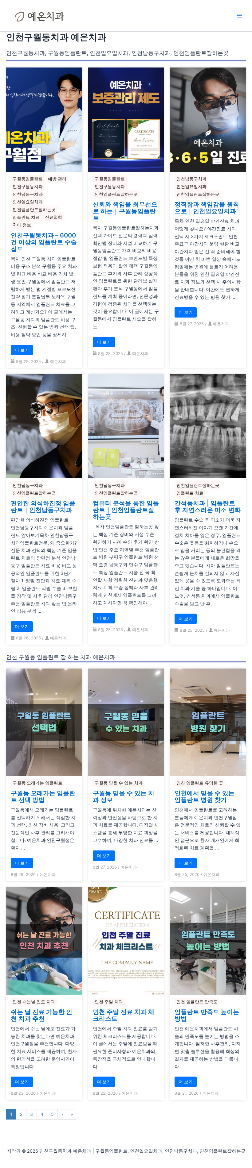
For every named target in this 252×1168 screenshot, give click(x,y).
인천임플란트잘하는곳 (34, 209)
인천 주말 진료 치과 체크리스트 (123, 1015)
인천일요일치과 (28, 201)
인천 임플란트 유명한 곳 (199, 782)
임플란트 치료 (26, 217)
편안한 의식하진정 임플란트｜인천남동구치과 (43, 506)
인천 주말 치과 (109, 1001)
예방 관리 (57, 178)
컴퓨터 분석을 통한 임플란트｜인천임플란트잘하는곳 (126, 510)
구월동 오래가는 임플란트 (37, 782)
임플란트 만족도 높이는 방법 (207, 1015)
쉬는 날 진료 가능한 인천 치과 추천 (41, 1015)
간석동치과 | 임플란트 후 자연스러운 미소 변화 (208, 506)
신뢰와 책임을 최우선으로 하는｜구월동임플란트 (125, 211)
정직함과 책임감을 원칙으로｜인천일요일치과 (207, 207)
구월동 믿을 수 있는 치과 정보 (123, 796)
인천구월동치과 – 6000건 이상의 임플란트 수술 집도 (44, 242)
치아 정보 (22, 224)
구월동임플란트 (28, 178)
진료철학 (53, 217)
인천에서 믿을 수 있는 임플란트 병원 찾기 (204, 796)
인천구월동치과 (28, 186)
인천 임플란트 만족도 (197, 1001)
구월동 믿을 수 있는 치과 (119, 782)
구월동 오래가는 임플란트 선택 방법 (43, 796)
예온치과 (58, 361)
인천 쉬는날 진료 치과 (34, 1001)
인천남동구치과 (28, 194)
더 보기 (22, 350)
